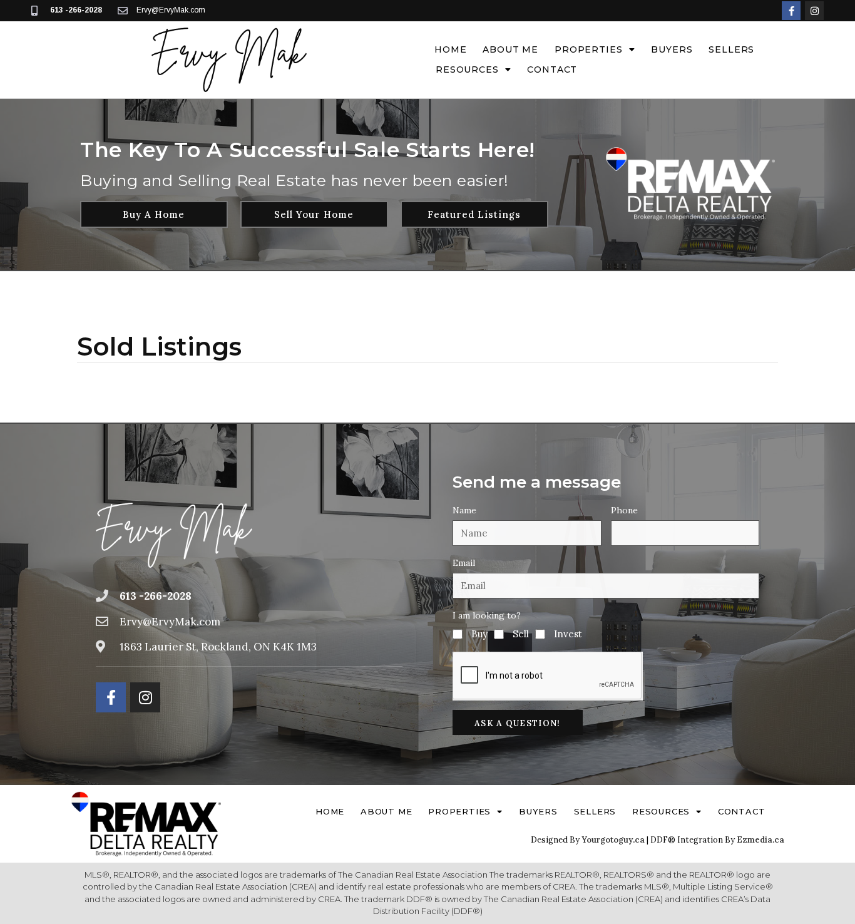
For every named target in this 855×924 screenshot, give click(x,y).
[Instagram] (814, 10)
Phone (624, 510)
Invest (568, 634)
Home (450, 49)
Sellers (731, 49)
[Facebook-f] (791, 10)
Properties (588, 49)
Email (464, 562)
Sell (521, 634)
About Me (510, 49)
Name (464, 510)
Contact (552, 69)
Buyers (671, 49)
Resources (467, 69)
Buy (479, 634)
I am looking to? (487, 615)
